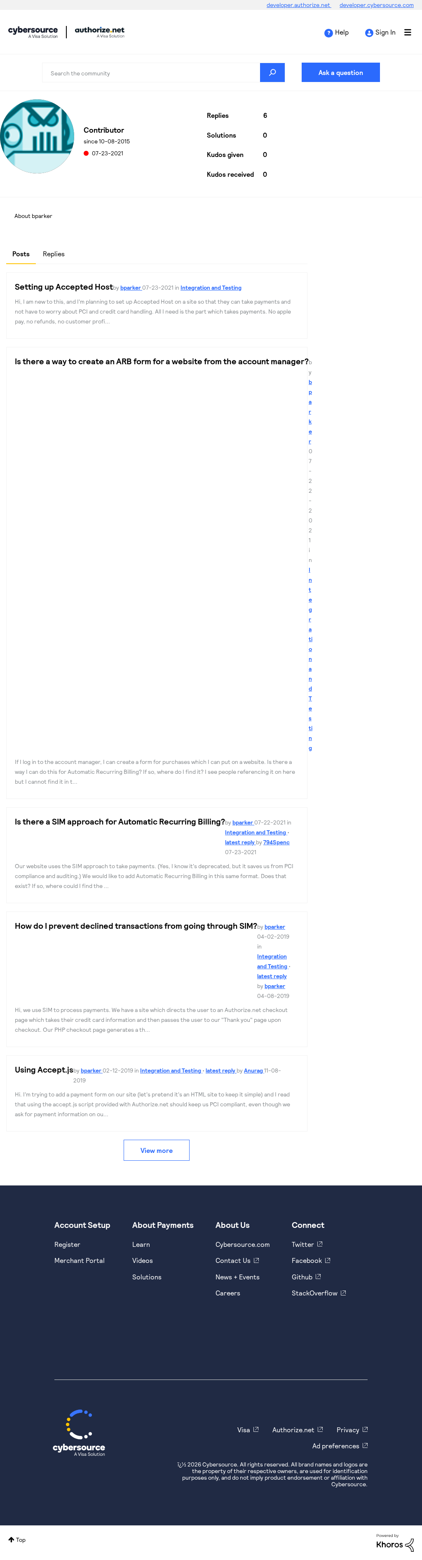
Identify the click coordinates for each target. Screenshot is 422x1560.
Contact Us (233, 1260)
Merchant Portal (79, 1260)
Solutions (147, 1277)
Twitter (303, 1244)
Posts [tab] (21, 254)
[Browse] (403, 32)
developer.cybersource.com (377, 4)
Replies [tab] (54, 254)
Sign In (385, 32)
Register (67, 1244)
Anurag (254, 1070)
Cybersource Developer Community (33, 32)
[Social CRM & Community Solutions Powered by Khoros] (395, 1542)
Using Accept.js (44, 1069)
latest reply (240, 842)
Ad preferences (335, 1446)
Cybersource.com (243, 1244)
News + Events (238, 1277)
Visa (243, 1430)
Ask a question (341, 72)
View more (157, 1150)
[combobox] (163, 72)
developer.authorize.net (299, 4)
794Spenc (276, 842)
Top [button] (21, 1539)
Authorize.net (293, 1430)
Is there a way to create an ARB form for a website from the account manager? (162, 361)
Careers (228, 1293)
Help (342, 32)
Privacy (348, 1430)
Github (302, 1277)
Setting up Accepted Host (64, 286)
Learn (141, 1244)
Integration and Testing (211, 287)
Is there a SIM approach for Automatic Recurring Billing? (120, 821)
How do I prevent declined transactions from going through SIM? (136, 925)
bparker (131, 287)
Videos (142, 1260)
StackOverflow (315, 1293)
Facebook (307, 1260)
